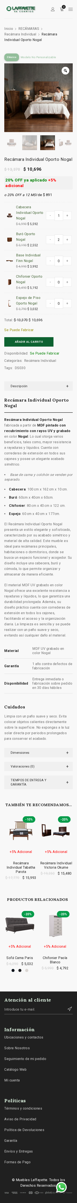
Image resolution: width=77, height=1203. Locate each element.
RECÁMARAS (28, 29)
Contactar (67, 1009)
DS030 (20, 368)
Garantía (10, 1141)
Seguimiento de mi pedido (25, 1059)
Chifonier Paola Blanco (55, 960)
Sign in (53, 9)
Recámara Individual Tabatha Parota (21, 867)
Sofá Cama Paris (19, 958)
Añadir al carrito (29, 341)
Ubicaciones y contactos (23, 1037)
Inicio (8, 29)
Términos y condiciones (23, 1108)
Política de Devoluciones (24, 1130)
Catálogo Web (15, 1069)
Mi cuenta (12, 1080)
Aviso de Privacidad (20, 1119)
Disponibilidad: (16, 353)
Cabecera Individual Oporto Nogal (29, 212)
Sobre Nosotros (17, 1048)
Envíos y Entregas (18, 1151)
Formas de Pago (17, 1162)
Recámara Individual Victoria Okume (56, 865)
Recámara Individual (20, 34)
